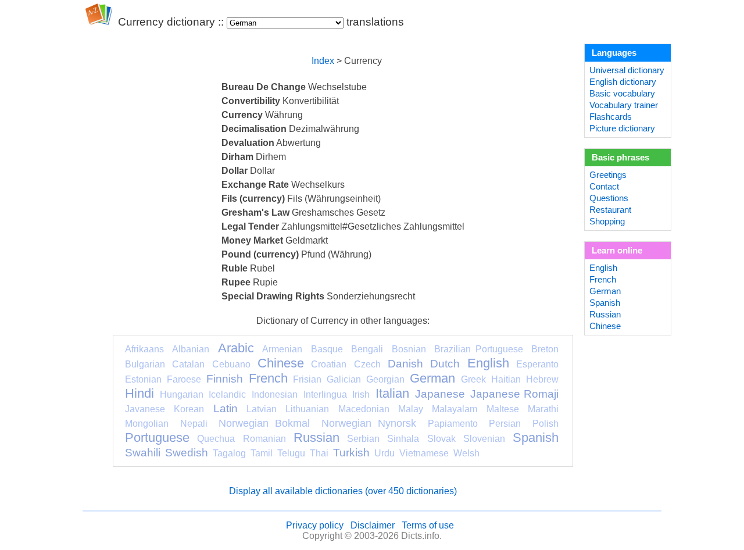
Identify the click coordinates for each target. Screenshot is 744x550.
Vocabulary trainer (623, 105)
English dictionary (622, 82)
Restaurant (610, 210)
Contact (604, 186)
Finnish (224, 379)
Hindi (139, 393)
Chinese (280, 363)
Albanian (190, 349)
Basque (327, 349)
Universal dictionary (626, 70)
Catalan (188, 364)
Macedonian (363, 409)
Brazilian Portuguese (478, 349)
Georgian (385, 379)
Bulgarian (145, 364)
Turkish (351, 453)
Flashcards (610, 117)
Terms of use (428, 525)
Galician (344, 379)
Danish (405, 364)
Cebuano (231, 364)
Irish (361, 394)
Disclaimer (372, 525)
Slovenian (484, 439)
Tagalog (229, 453)
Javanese (145, 409)
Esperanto (537, 364)
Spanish (536, 437)
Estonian (143, 379)
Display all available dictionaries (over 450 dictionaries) (343, 491)
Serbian (363, 439)
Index (323, 61)
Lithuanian (307, 409)
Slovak (441, 439)
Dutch (445, 364)
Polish (545, 423)
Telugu (291, 453)
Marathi (543, 409)
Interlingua (325, 394)
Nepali (194, 423)
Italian (392, 393)
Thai (319, 453)
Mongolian (147, 423)
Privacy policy (315, 525)
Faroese (184, 379)
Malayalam (454, 409)
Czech (367, 364)
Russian (316, 437)
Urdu (384, 453)
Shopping (607, 221)
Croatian (328, 364)
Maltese (503, 409)
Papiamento (453, 423)
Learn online (617, 250)
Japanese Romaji (514, 394)
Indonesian (275, 394)
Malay (410, 409)
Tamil (262, 453)
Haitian (506, 379)
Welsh (466, 453)
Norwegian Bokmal (264, 423)
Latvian (261, 409)
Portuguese (157, 437)
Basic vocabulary (622, 93)
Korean (189, 409)
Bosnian (409, 349)
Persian (505, 423)
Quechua (216, 439)
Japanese (440, 394)
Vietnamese (424, 453)
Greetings (608, 175)
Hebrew (542, 379)
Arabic (236, 348)
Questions (608, 198)
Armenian (282, 349)
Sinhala (403, 439)
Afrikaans (144, 349)
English (488, 363)
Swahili (142, 453)
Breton (545, 349)
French (268, 378)
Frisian (307, 379)
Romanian (264, 439)
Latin (225, 408)
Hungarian (181, 394)
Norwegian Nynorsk (368, 423)
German (432, 378)
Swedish (186, 453)
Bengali (367, 349)
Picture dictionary (622, 128)
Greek (473, 379)
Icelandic (227, 394)
